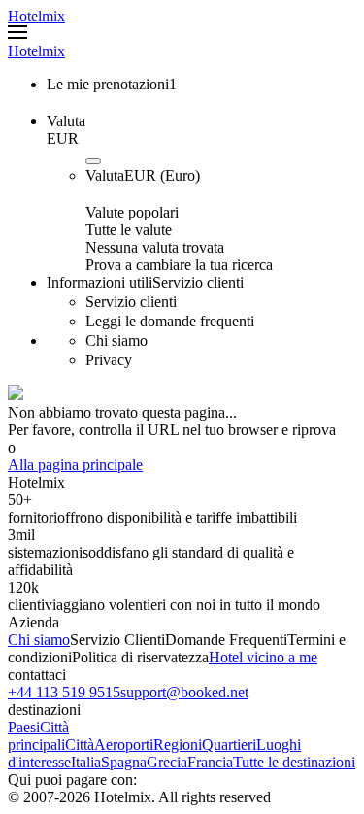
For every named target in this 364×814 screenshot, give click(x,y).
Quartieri (229, 744)
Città (79, 744)
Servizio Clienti (117, 639)
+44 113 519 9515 (64, 692)
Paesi (24, 727)
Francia (210, 762)
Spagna (124, 762)
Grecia (167, 762)
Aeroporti (123, 744)
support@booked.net (184, 692)
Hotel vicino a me (263, 657)
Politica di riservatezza (140, 657)
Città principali (38, 736)
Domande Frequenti (226, 639)
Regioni (177, 744)
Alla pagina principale (75, 465)
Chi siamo (39, 639)
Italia (86, 762)
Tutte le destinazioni (294, 762)
